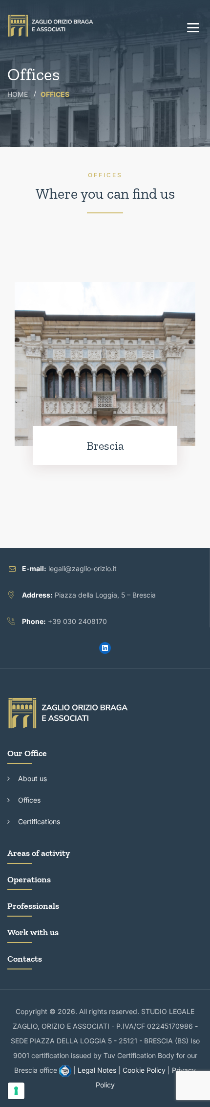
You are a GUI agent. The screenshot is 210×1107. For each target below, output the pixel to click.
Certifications (39, 821)
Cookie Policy (144, 1070)
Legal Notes (97, 1070)
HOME (17, 94)
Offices (29, 800)
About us (32, 778)
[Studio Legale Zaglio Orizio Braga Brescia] (51, 25)
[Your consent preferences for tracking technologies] (16, 1091)
